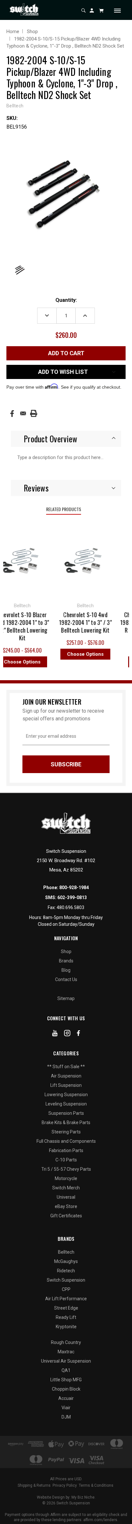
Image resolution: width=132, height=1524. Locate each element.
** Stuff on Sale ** (66, 1066)
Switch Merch (66, 1187)
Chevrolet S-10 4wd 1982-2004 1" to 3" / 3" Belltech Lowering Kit (82, 622)
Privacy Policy (65, 1485)
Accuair (66, 1398)
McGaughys (66, 1261)
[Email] (23, 413)
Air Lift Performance (66, 1298)
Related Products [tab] (63, 509)
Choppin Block (66, 1389)
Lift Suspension (66, 1085)
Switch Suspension (66, 1280)
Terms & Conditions (96, 1485)
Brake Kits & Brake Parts (66, 1122)
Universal (66, 1197)
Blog (66, 970)
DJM (66, 1417)
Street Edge (66, 1308)
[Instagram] (67, 1034)
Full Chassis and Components (66, 1141)
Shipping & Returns (34, 1485)
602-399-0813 (72, 897)
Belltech (66, 1252)
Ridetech (66, 1270)
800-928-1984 (74, 887)
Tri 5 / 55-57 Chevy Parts (66, 1169)
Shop (66, 951)
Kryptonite (66, 1326)
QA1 (66, 1370)
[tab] (66, 439)
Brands (66, 960)
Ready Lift (66, 1317)
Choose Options (82, 654)
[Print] (33, 413)
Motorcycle (66, 1178)
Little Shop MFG (66, 1379)
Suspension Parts (66, 1113)
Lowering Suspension (66, 1094)
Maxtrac (66, 1351)
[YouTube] (55, 1034)
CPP (66, 1289)
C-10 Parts (66, 1159)
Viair (66, 1407)
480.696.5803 (70, 907)
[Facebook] (12, 414)
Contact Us (66, 979)
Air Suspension (66, 1075)
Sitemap (66, 998)
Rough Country (66, 1342)
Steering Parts (66, 1131)
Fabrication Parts (66, 1150)
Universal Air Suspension (66, 1361)
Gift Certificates (66, 1215)
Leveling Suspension (66, 1103)
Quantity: (66, 300)
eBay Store (66, 1206)
